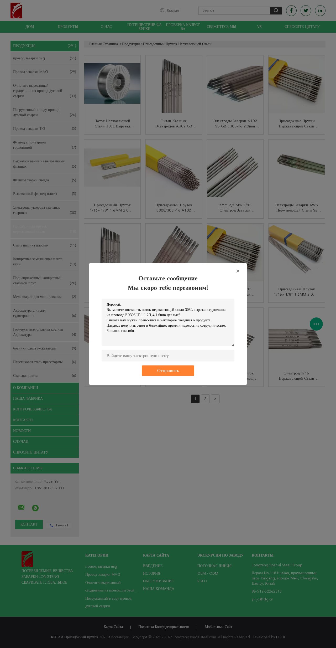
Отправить (168, 370)
